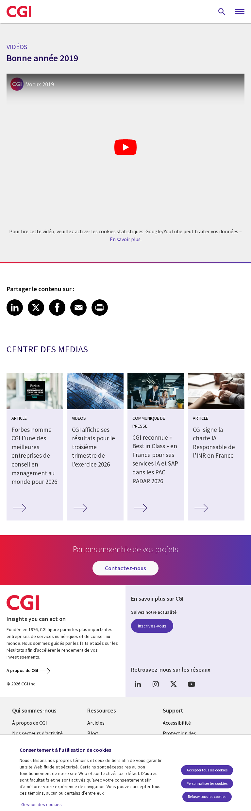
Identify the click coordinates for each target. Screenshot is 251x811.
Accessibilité (177, 722)
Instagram (155, 684)
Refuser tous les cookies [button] (207, 796)
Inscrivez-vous (152, 626)
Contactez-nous (125, 568)
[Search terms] (222, 11)
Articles (96, 722)
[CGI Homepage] (19, 11)
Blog (92, 733)
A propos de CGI (22, 670)
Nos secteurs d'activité (37, 733)
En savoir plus (125, 239)
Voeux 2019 (40, 84)
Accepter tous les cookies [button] (207, 769)
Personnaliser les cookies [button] (207, 783)
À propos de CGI (29, 722)
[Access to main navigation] (239, 12)
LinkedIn (137, 684)
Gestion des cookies (41, 804)
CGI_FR (173, 684)
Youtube (191, 684)
